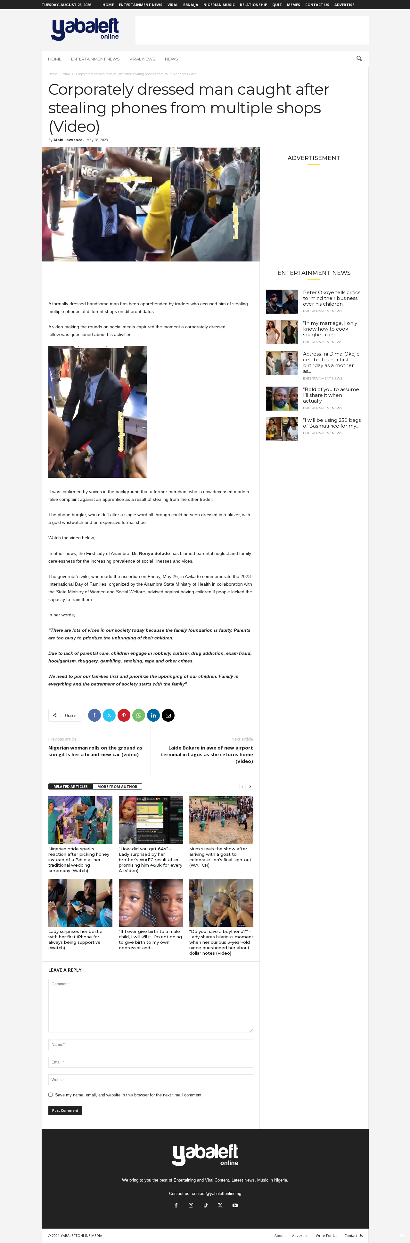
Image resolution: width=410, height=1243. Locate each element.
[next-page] (250, 786)
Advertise (344, 4)
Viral (173, 4)
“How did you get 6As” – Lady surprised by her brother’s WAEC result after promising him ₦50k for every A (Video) (150, 859)
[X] (109, 715)
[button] (359, 59)
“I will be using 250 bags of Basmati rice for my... (332, 423)
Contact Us (317, 4)
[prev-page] (242, 786)
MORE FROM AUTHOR (117, 786)
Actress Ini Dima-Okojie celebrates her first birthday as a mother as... (331, 362)
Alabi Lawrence (67, 139)
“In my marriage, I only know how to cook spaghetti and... (330, 329)
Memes (293, 4)
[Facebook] (94, 715)
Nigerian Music (219, 4)
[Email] (168, 715)
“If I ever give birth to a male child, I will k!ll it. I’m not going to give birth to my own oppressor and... (150, 939)
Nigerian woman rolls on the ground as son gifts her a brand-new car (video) (95, 751)
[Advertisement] (252, 30)
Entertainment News (140, 4)
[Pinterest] (124, 715)
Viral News (142, 58)
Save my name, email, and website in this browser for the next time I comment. (129, 1095)
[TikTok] (205, 1206)
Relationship (253, 4)
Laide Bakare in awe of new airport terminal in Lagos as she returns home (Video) (207, 754)
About (280, 1235)
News (171, 58)
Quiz (277, 4)
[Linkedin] (153, 715)
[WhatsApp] (138, 715)
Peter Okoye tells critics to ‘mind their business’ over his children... (331, 298)
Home (108, 4)
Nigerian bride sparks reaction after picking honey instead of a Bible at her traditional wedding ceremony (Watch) (78, 859)
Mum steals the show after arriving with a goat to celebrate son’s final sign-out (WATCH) (220, 857)
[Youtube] (234, 1206)
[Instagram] (191, 1206)
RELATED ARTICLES (70, 786)
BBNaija (190, 4)
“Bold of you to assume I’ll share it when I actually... (331, 395)
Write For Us (326, 1235)
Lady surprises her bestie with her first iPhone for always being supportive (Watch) (75, 939)
